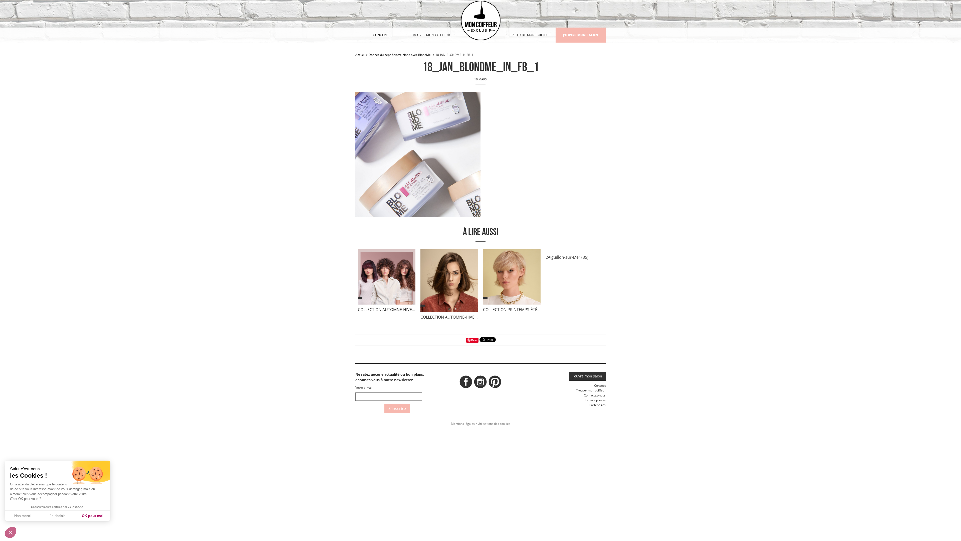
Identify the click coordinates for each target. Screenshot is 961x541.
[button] (11, 532)
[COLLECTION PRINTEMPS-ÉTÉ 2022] (512, 278)
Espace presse (595, 400)
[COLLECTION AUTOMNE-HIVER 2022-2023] (386, 278)
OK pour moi (92, 516)
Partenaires (597, 405)
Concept (380, 35)
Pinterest (495, 383)
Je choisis (57, 516)
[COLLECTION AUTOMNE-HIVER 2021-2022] (449, 281)
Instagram (480, 383)
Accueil (360, 55)
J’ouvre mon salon (580, 35)
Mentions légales (463, 424)
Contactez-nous (595, 395)
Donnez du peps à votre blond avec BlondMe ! (400, 55)
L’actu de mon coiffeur (531, 35)
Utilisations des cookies (494, 424)
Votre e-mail (363, 387)
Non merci (22, 516)
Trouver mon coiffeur (430, 35)
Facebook (466, 383)
